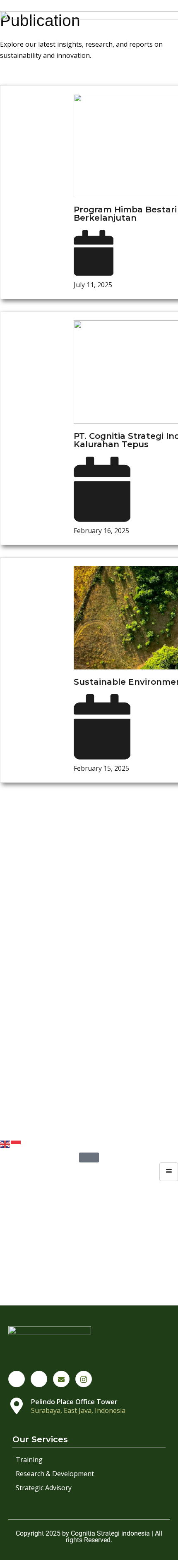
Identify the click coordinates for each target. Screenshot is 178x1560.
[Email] (61, 1379)
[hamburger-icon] (168, 1171)
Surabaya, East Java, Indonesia (78, 1410)
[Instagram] (83, 1379)
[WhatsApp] (16, 1379)
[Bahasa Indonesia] (16, 1143)
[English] (5, 1143)
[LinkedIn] (39, 1379)
